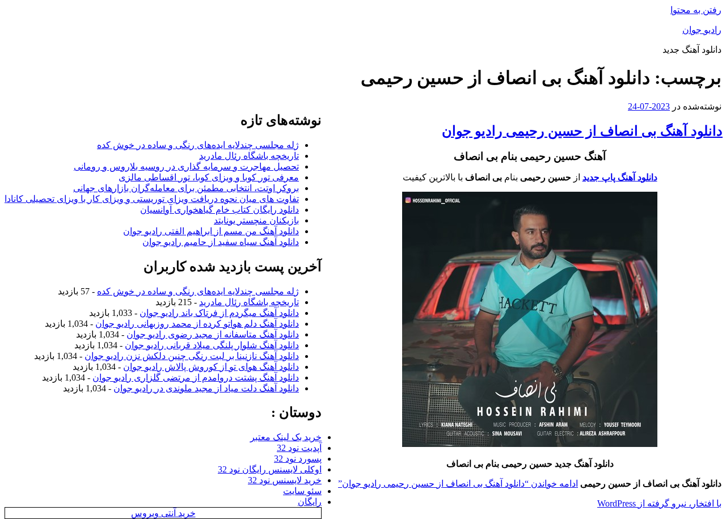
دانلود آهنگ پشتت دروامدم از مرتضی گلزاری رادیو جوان (195, 377)
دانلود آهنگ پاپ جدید (620, 177)
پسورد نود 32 (298, 458)
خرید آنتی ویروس (163, 513)
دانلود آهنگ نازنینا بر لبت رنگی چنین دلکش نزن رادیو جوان (192, 356)
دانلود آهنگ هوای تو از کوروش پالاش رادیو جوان (211, 367)
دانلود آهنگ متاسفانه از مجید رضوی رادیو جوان (212, 334)
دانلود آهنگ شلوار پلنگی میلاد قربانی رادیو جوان (212, 345)
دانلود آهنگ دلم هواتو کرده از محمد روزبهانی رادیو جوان (197, 323)
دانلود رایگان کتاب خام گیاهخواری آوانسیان (219, 209)
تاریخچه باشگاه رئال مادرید (249, 156)
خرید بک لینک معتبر (286, 437)
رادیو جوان (701, 30)
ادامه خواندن (458, 483)
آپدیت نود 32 (299, 448)
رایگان (310, 502)
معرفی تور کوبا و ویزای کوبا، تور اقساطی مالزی (209, 177)
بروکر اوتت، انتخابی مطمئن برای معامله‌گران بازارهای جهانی (186, 188)
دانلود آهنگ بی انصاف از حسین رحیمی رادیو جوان (582, 131)
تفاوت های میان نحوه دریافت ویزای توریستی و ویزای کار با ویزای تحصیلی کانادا (152, 199)
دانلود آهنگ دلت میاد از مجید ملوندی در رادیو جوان (206, 388)
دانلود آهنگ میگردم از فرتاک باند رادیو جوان (219, 313)
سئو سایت (302, 491)
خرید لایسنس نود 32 (285, 480)
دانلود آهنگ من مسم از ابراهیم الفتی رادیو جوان (211, 231)
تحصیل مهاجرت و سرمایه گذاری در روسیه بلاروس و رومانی (186, 166)
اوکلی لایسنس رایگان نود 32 (270, 469)
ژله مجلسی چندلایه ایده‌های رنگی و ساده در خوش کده (198, 145)
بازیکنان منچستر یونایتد (256, 220)
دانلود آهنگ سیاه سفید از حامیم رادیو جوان (220, 242)
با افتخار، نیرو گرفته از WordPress (659, 503)
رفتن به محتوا (695, 10)
